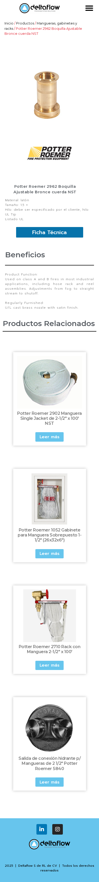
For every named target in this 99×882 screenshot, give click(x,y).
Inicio (8, 23)
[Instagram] (57, 829)
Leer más (49, 437)
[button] (89, 8)
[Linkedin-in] (41, 829)
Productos (25, 23)
